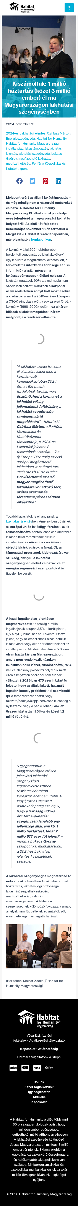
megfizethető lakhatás (34, 159)
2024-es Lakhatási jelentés (26, 133)
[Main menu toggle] (69, 7)
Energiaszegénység (20, 139)
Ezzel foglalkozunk (39, 1087)
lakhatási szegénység (34, 154)
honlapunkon (41, 239)
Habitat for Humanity (51, 139)
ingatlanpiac (14, 148)
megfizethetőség (18, 163)
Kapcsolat (28, 1049)
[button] (19, 181)
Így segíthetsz (39, 1092)
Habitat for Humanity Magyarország (32, 143)
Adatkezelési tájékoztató (47, 1040)
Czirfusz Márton (58, 133)
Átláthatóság (48, 1049)
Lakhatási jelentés (19, 521)
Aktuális (39, 1097)
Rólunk (39, 1082)
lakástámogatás (36, 148)
